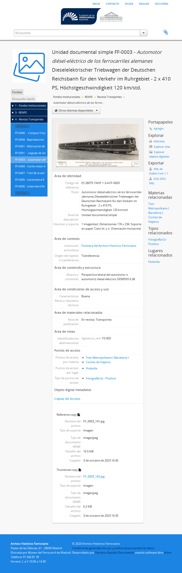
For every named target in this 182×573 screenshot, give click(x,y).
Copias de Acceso (67, 399)
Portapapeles (165, 32)
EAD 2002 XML (157, 181)
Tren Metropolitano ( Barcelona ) (107, 358)
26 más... (22, 193)
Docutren (161, 3)
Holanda (91, 368)
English (144, 3)
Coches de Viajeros (98, 362)
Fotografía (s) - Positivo (101, 378)
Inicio (96, 3)
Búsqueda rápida (23, 99)
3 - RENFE (21, 112)
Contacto (112, 3)
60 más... (22, 126)
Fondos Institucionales (66, 97)
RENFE (89, 97)
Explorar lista (161, 147)
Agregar (159, 128)
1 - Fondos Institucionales (30, 105)
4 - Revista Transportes (29, 119)
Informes (159, 141)
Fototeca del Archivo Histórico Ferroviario (108, 246)
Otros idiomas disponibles (76, 110)
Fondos (17, 92)
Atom (167, 553)
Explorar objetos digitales (159, 154)
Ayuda (129, 3)
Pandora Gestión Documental (114, 553)
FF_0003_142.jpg (94, 476)
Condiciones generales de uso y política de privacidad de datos (113, 548)
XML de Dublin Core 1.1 (158, 171)
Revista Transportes (109, 97)
